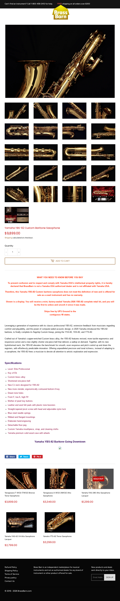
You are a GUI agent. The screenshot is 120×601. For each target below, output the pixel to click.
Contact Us (10, 581)
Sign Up (109, 577)
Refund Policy (11, 567)
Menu (8, 12)
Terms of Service (12, 574)
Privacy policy (10, 578)
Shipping (8, 238)
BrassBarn (22, 591)
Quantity (9, 245)
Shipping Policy (11, 571)
